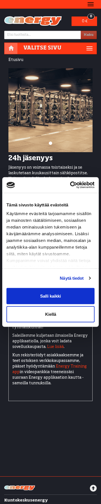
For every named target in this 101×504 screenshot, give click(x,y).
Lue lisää (55, 347)
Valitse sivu (42, 48)
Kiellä (50, 314)
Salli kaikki (50, 295)
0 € (87, 20)
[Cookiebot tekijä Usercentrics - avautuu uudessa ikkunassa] (71, 185)
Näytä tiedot (72, 278)
